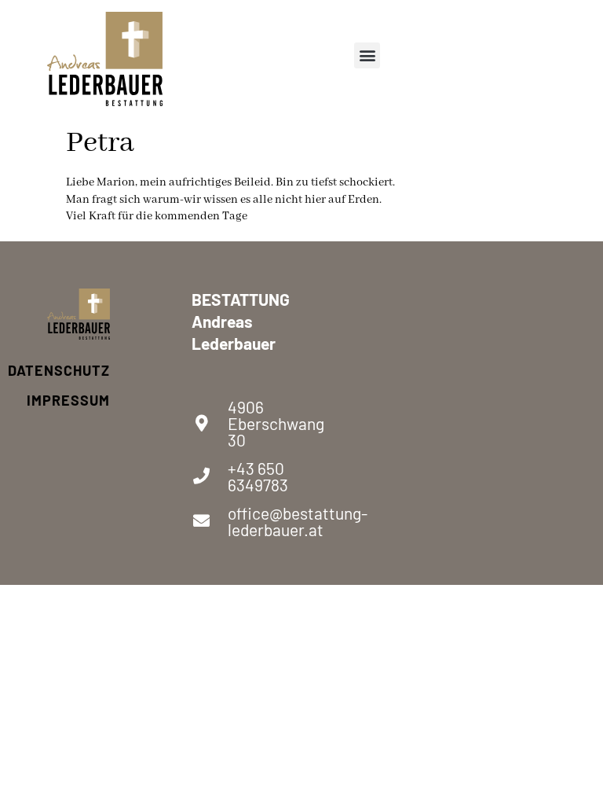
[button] (367, 55)
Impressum (78, 400)
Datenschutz (78, 370)
